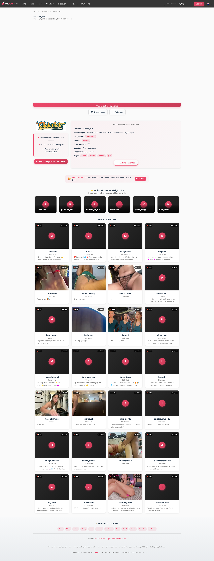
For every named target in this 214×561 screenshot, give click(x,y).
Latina (76, 529)
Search (199, 4)
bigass (92, 156)
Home (23, 4)
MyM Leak (111, 539)
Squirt (125, 529)
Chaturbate (45, 11)
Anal (117, 529)
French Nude (100, 539)
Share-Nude (121, 539)
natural (101, 156)
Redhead (152, 529)
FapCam (36, 11)
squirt (84, 156)
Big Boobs (108, 529)
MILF (68, 529)
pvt (109, 156)
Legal (96, 552)
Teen (91, 529)
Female (85, 140)
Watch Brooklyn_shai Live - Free (50, 161)
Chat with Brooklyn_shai (107, 106)
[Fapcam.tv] (10, 3)
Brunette (142, 529)
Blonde (133, 529)
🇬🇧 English (90, 136)
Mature (99, 529)
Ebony (83, 529)
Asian (61, 529)
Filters (31, 4)
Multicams (85, 4)
